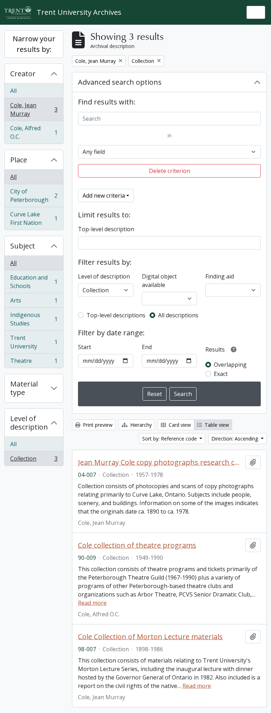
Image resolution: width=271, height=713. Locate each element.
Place (18, 159)
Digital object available (159, 280)
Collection (34, 460)
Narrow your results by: (34, 44)
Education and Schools (34, 282)
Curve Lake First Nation (34, 218)
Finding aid (219, 276)
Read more (92, 603)
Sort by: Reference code (170, 438)
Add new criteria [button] (104, 195)
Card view (179, 424)
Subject (22, 246)
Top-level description (106, 229)
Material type (24, 388)
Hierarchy (140, 424)
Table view (216, 424)
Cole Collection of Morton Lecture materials (150, 637)
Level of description (29, 423)
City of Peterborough (34, 195)
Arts (34, 302)
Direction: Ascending (235, 438)
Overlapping (230, 365)
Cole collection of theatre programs (137, 545)
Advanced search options (120, 82)
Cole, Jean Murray (34, 109)
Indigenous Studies (34, 319)
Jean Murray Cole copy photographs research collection (160, 462)
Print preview (97, 424)
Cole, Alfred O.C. (34, 132)
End (147, 347)
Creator (23, 73)
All (13, 91)
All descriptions (178, 315)
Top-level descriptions (115, 315)
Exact (221, 374)
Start (84, 347)
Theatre (34, 362)
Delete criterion (169, 171)
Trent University (34, 342)
